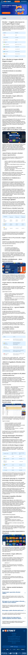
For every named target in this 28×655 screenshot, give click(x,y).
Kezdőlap (14, 633)
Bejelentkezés (24, 1)
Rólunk (14, 635)
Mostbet (14, 643)
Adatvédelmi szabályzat (14, 638)
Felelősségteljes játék (14, 639)
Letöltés (23, 18)
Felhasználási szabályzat (14, 636)
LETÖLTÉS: (12, 646)
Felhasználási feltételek (14, 641)
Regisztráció (17, 1)
